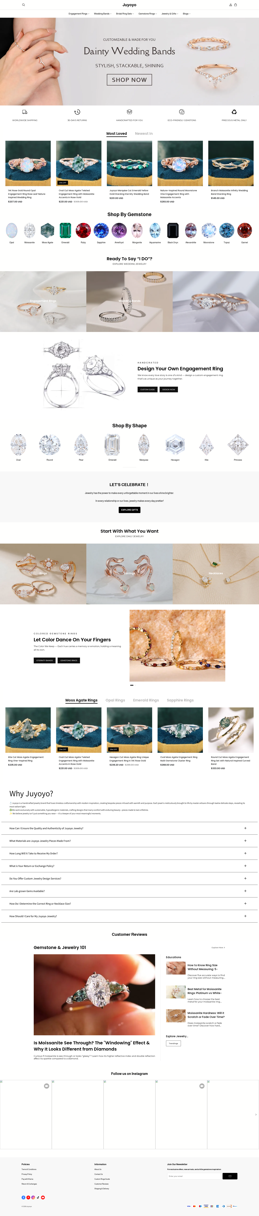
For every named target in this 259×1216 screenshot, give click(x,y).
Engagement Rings (78, 13)
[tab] (130, 685)
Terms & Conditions (29, 1169)
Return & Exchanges (29, 1184)
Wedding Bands (101, 13)
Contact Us (98, 1174)
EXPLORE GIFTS (129, 510)
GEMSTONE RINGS (68, 660)
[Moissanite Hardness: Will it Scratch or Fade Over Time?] (176, 1015)
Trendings (173, 1043)
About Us (97, 1169)
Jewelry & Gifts (169, 13)
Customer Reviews (101, 1184)
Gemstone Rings (147, 13)
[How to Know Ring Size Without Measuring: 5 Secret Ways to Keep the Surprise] (176, 968)
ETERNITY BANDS (45, 660)
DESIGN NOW (168, 389)
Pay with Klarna (27, 1179)
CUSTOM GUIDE (147, 389)
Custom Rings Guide (102, 1179)
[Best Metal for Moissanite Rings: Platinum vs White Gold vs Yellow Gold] (176, 992)
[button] (255, 1114)
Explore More (217, 947)
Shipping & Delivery (101, 1189)
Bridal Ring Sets (124, 13)
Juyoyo (129, 5)
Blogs (185, 13)
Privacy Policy (27, 1174)
